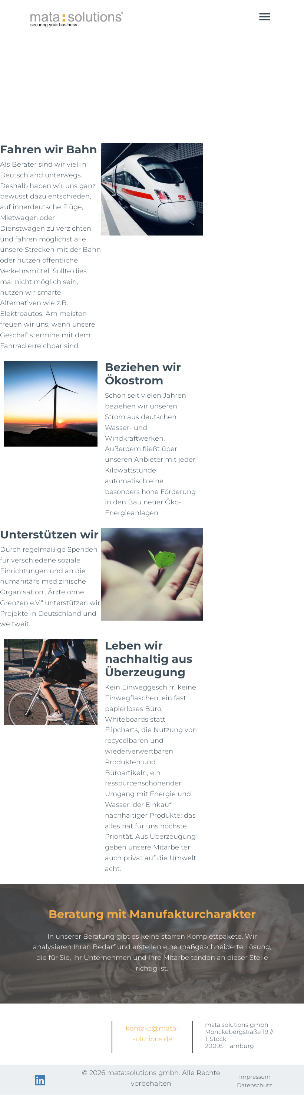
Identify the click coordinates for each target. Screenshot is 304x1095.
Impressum (255, 1076)
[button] (265, 17)
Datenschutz (254, 1085)
